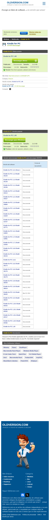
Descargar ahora (20, 61)
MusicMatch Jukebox (10, 361)
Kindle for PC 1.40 (10, 56)
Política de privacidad (29, 514)
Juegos (29, 487)
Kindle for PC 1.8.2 (9, 260)
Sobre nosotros (9, 476)
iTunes (14, 347)
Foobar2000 (29, 357)
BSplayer (34, 361)
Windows (6, 39)
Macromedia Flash (16, 357)
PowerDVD (24, 361)
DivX (5, 357)
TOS (44, 514)
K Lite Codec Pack (9, 354)
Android (29, 484)
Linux (29, 482)
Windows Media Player (30, 351)
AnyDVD (39, 357)
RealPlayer (23, 347)
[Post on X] (10, 89)
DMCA (39, 514)
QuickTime (22, 354)
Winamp (6, 347)
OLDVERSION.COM (17, 2)
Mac (28, 479)
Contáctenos (8, 479)
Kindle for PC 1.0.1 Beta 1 (11, 170)
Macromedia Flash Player (11, 351)
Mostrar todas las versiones (35, 33)
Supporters (7, 484)
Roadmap (7, 482)
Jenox (11, 516)
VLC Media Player (35, 354)
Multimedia (15, 39)
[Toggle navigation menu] (44, 3)
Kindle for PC (13, 43)
